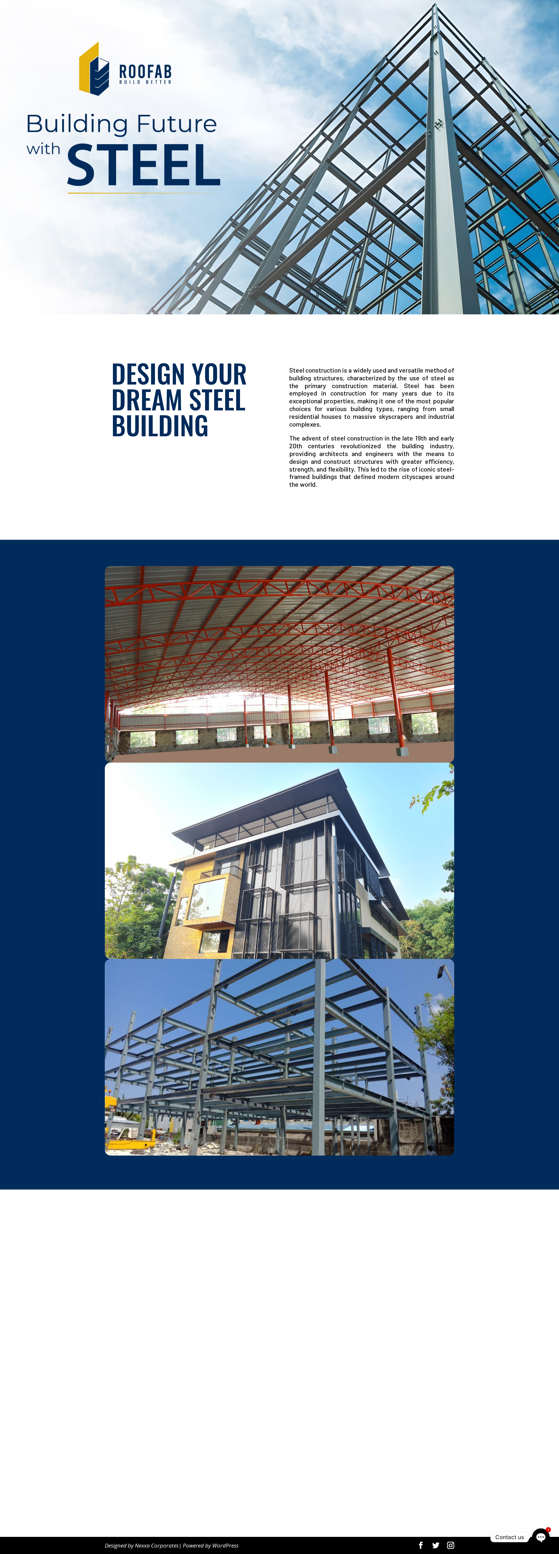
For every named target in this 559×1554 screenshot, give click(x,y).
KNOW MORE (310, 507)
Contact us (124, 1504)
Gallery (374, 13)
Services (399, 13)
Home (328, 13)
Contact (432, 13)
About (350, 13)
